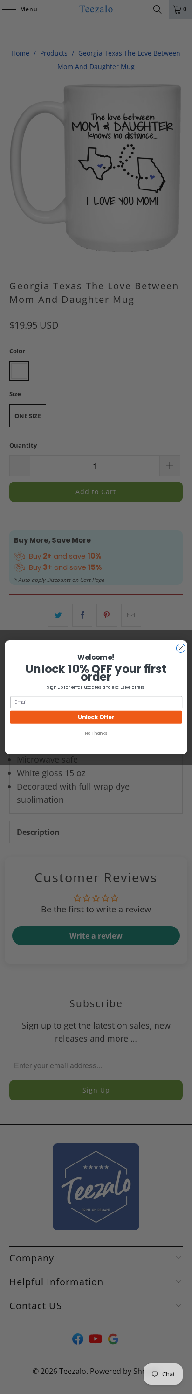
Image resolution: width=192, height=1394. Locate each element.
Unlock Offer (96, 717)
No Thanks (96, 733)
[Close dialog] (180, 648)
